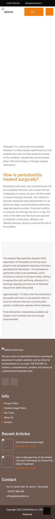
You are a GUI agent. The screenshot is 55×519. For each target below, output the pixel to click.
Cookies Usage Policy (15, 408)
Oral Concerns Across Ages (30, 442)
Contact (8, 422)
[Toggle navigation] (49, 12)
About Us (8, 417)
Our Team (9, 412)
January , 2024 (26, 446)
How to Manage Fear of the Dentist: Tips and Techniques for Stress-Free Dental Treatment (34, 460)
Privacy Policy (11, 403)
